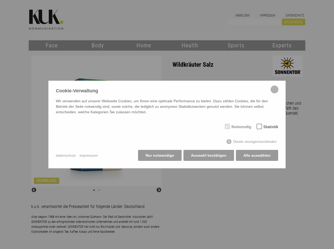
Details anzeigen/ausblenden (255, 142)
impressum (89, 155)
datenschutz (66, 155)
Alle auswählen (257, 155)
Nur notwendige (160, 155)
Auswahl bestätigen (208, 155)
